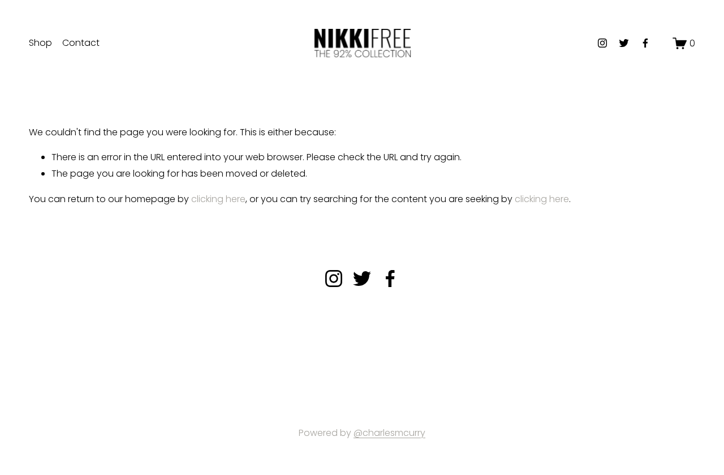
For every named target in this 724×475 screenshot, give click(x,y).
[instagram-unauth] (602, 43)
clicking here (218, 199)
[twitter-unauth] (624, 43)
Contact (81, 42)
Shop (40, 42)
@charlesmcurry (389, 432)
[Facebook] (645, 43)
